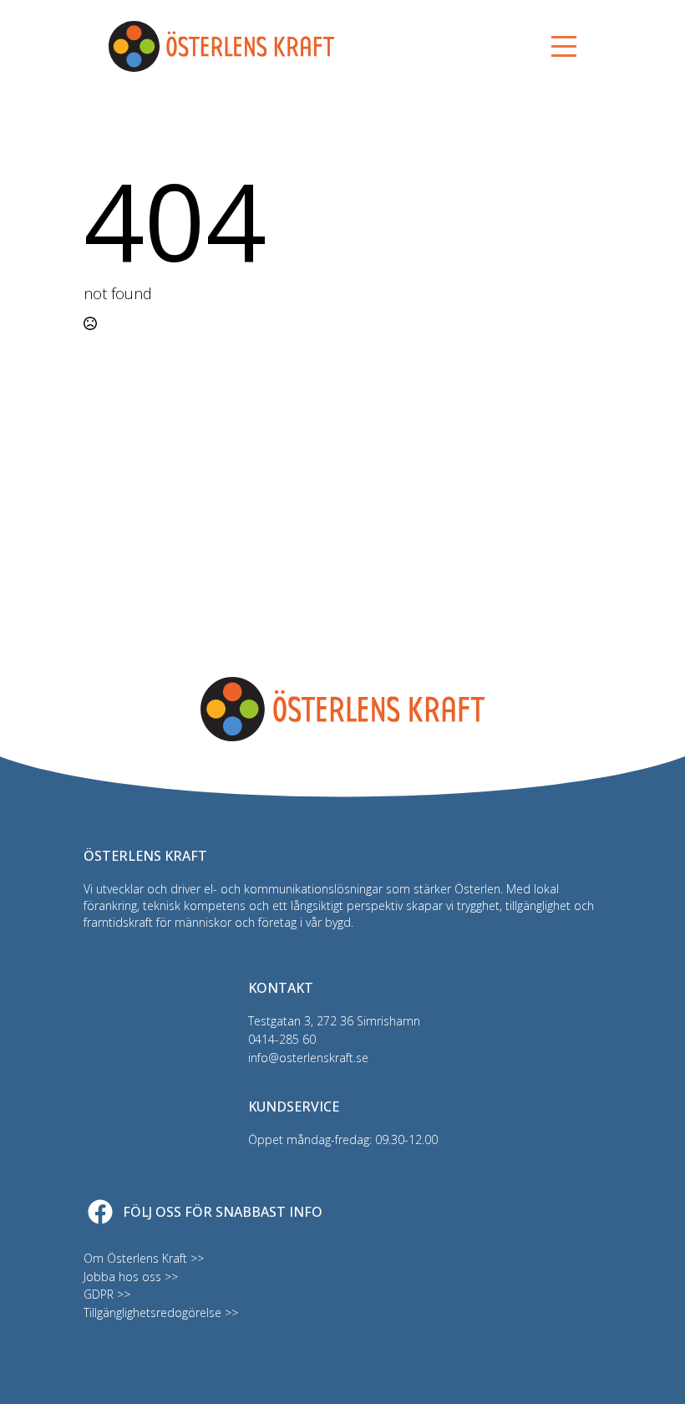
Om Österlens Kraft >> (144, 1258)
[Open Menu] (563, 46)
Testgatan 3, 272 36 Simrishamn (334, 1021)
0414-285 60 (282, 1039)
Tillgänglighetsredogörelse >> (161, 1312)
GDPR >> (107, 1294)
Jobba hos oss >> (131, 1276)
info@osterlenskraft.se (308, 1058)
